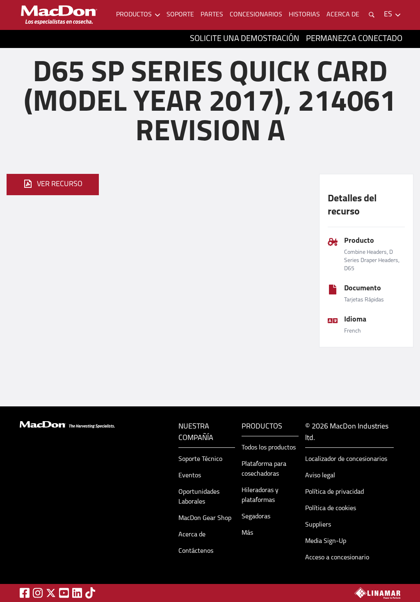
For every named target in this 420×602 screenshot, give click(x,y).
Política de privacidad (334, 492)
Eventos (189, 475)
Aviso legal (320, 475)
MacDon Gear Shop (204, 518)
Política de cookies (330, 508)
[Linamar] (377, 593)
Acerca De (342, 14)
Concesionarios (256, 14)
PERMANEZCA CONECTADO (354, 39)
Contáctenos (195, 551)
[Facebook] (25, 592)
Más (247, 533)
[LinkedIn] (77, 592)
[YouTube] (64, 592)
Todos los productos (269, 448)
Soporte (180, 14)
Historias (304, 14)
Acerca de (191, 534)
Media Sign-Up (325, 541)
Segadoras (256, 516)
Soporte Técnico (200, 459)
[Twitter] (51, 593)
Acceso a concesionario (337, 557)
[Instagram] (38, 592)
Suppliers (318, 525)
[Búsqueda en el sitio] (371, 15)
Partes (212, 14)
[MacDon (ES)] (59, 15)
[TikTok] (90, 592)
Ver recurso (59, 184)
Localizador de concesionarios (346, 459)
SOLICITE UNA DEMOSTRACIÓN (244, 39)
